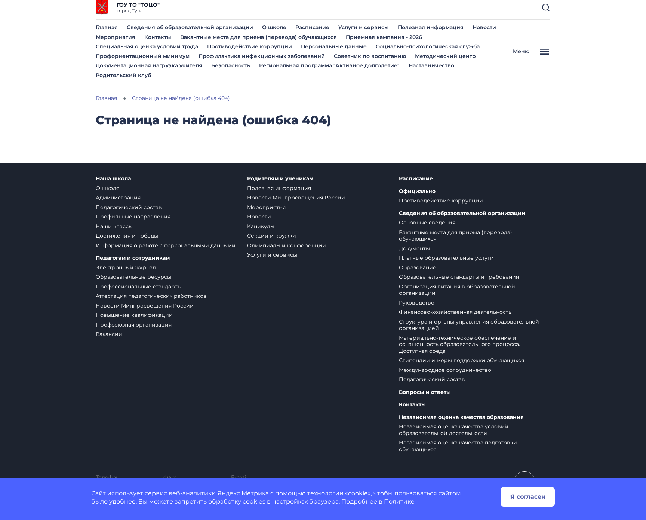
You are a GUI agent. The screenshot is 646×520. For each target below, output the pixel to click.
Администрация (118, 197)
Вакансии (109, 334)
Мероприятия (115, 37)
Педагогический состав (129, 207)
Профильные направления (133, 216)
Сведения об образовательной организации (190, 27)
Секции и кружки (271, 235)
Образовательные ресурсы (133, 276)
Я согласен (527, 496)
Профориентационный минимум (143, 56)
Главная (107, 27)
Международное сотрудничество (445, 370)
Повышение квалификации (134, 315)
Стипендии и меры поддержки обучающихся (461, 360)
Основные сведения (427, 222)
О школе (274, 27)
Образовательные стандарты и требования (459, 276)
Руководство (416, 302)
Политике (399, 501)
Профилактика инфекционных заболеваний (262, 56)
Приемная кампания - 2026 (384, 37)
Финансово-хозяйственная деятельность (455, 312)
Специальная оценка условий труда (147, 46)
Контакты (157, 37)
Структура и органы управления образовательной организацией (469, 325)
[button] (545, 7)
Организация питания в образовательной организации (457, 290)
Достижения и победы (127, 235)
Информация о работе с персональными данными (166, 245)
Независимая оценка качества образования (461, 417)
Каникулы (260, 226)
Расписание (312, 27)
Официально (417, 191)
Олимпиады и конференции (286, 245)
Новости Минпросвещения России (145, 305)
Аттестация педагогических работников (151, 296)
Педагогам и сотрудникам (133, 258)
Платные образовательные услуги (446, 257)
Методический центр (445, 56)
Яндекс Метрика (243, 493)
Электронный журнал (126, 267)
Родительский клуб (123, 75)
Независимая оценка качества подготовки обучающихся (458, 446)
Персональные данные (334, 46)
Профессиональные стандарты (139, 286)
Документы (414, 248)
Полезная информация (431, 27)
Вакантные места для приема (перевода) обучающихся (258, 37)
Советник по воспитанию (370, 56)
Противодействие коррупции (249, 46)
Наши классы (114, 226)
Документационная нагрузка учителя (149, 65)
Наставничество (431, 65)
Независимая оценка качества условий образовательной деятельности (453, 430)
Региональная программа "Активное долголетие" (329, 65)
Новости (484, 27)
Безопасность (230, 65)
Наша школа (113, 178)
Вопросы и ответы (425, 392)
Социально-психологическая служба (428, 46)
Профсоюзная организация (134, 324)
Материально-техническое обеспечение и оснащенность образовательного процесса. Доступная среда (459, 344)
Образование (417, 267)
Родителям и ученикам (280, 178)
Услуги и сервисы (363, 27)
